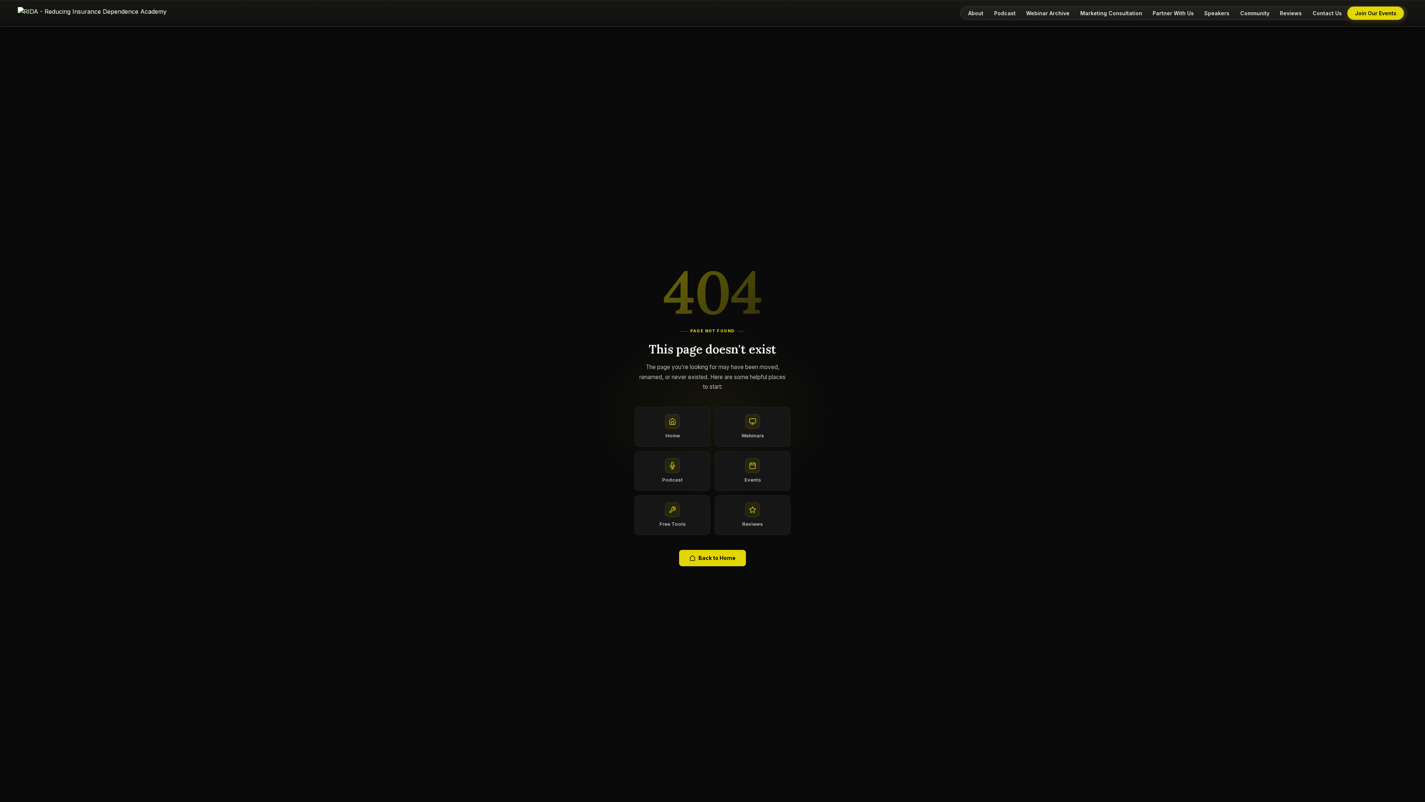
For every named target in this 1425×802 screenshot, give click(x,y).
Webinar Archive (1047, 13)
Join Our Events (1375, 13)
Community (1255, 13)
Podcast (1005, 13)
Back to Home (717, 558)
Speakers (1216, 13)
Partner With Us (1173, 13)
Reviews (1291, 13)
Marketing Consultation (1111, 13)
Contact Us (1327, 13)
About (975, 13)
